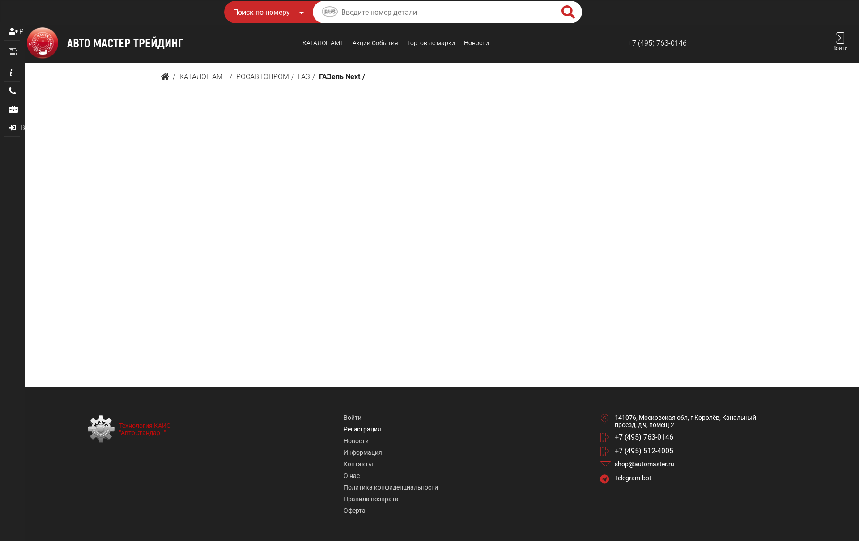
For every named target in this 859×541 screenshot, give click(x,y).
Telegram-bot (633, 478)
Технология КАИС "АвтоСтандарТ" (144, 429)
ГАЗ (304, 76)
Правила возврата (371, 499)
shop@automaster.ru (644, 464)
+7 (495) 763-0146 (657, 43)
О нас (352, 475)
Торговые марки (431, 42)
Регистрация (21, 31)
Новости (476, 42)
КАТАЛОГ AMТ (323, 42)
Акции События (375, 42)
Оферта (355, 510)
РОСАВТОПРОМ (262, 76)
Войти (352, 417)
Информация (363, 452)
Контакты (358, 464)
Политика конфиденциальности (391, 487)
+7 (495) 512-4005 (644, 451)
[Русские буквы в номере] (330, 13)
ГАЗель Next (339, 76)
